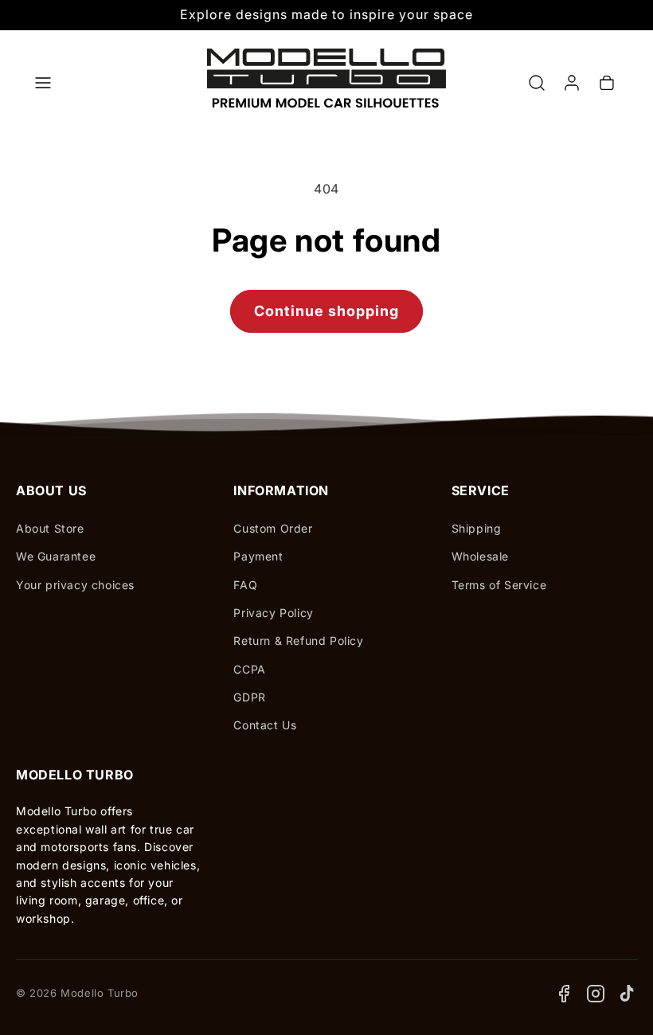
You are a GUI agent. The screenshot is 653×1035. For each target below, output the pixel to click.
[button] (43, 82)
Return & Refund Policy (298, 640)
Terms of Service (499, 585)
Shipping (477, 528)
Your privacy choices (75, 585)
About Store (50, 528)
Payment (258, 556)
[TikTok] (627, 993)
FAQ (245, 585)
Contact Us (264, 725)
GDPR (249, 697)
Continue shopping (326, 311)
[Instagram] (595, 993)
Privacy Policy (273, 612)
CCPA (249, 669)
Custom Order (272, 528)
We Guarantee (56, 556)
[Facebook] (563, 993)
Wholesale (480, 556)
